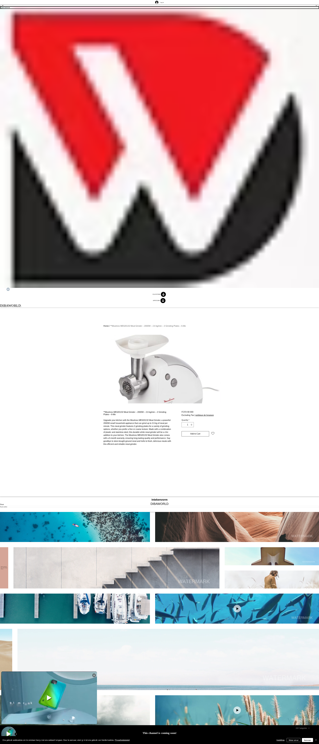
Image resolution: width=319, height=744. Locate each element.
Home (106, 326)
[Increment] (191, 424)
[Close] (316, 740)
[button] (75, 527)
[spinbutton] (187, 424)
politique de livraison (205, 415)
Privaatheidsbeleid (122, 740)
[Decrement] (183, 424)
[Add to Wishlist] (213, 433)
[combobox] (303, 728)
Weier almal (293, 740)
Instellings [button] (281, 740)
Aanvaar (307, 740)
